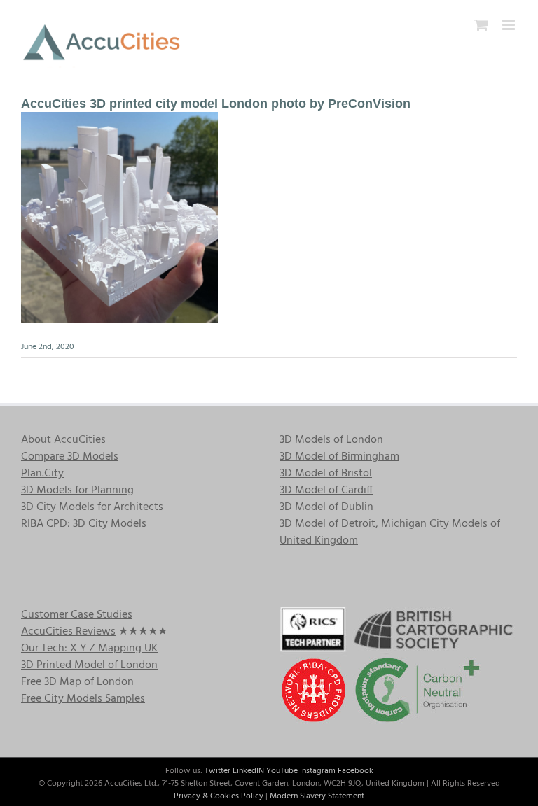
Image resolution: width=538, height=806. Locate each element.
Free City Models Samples (83, 699)
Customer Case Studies (76, 615)
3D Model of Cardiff (326, 490)
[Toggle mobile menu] (509, 24)
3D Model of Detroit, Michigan (353, 524)
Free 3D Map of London (77, 682)
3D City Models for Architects (92, 507)
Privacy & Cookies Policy (218, 796)
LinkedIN (248, 771)
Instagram (318, 771)
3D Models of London (331, 440)
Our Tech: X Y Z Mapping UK (89, 648)
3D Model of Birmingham (339, 457)
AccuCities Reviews (68, 632)
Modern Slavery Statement (317, 796)
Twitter (217, 771)
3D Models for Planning (77, 490)
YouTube (282, 771)
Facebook (355, 771)
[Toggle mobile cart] (481, 24)
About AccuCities (63, 440)
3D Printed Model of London (89, 665)
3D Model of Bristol (326, 474)
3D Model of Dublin (326, 507)
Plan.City (42, 474)
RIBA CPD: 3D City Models (83, 524)
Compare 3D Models (69, 457)
